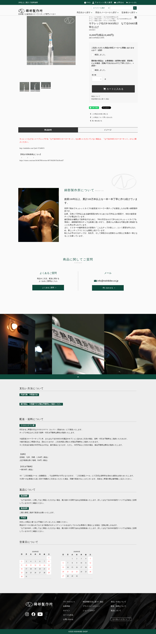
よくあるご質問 (48, 288)
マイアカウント (69, 602)
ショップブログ (89, 610)
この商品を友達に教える (100, 114)
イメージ (108, 130)
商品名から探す (84, 12)
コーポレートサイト (119, 619)
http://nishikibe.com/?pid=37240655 (32, 148)
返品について (95, 96)
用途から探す (98, 20)
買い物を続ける (97, 121)
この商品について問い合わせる (102, 117)
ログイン (66, 610)
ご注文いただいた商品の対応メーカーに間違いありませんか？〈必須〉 (112, 49)
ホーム (91, 20)
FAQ (88, 2)
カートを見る (68, 615)
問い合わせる (108, 288)
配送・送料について (118, 606)
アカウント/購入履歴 (103, 2)
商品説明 (48, 130)
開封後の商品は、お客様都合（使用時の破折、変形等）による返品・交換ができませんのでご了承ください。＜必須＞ (112, 63)
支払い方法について (118, 602)
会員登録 (66, 606)
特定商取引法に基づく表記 (100, 99)
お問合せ (120, 2)
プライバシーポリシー (91, 606)
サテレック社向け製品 (110, 20)
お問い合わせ (68, 619)
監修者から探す (129, 12)
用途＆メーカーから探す (106, 12)
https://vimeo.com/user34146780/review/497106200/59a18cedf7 (42, 160)
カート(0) (132, 2)
